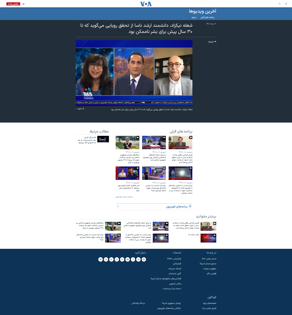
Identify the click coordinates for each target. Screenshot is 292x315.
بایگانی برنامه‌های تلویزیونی (169, 308)
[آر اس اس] (111, 259)
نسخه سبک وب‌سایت (172, 288)
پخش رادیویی (175, 283)
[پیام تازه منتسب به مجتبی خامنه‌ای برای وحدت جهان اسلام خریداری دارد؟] (154, 173)
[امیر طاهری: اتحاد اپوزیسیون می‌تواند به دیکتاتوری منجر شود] (127, 173)
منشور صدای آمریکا (208, 263)
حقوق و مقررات (209, 268)
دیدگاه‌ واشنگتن (138, 303)
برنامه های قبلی (207, 17)
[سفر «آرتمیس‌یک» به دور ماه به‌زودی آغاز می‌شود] (103, 139)
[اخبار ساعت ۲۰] (208, 238)
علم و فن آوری (90, 137)
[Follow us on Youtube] (127, 259)
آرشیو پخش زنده (209, 308)
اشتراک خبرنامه (174, 268)
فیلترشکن (177, 263)
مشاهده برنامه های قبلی (124, 197)
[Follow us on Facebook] (144, 259)
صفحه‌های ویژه (209, 303)
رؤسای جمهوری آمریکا (171, 303)
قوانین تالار (211, 273)
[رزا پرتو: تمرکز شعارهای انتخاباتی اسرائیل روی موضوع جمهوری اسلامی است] (154, 142)
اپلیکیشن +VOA (174, 258)
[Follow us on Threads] (117, 259)
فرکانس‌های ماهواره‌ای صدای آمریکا (166, 278)
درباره (194, 17)
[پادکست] (106, 259)
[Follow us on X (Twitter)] (133, 259)
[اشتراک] (100, 259)
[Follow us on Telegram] (138, 259)
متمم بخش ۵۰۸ (209, 258)
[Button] (212, 42)
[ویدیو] (23, 4)
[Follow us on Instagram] (122, 259)
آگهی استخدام (175, 273)
